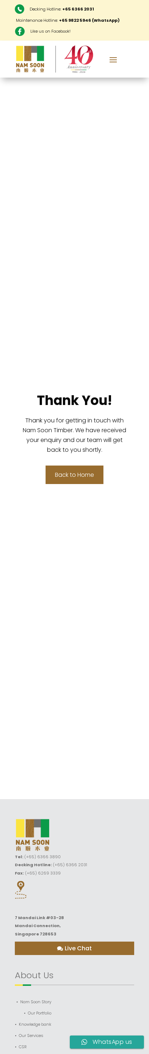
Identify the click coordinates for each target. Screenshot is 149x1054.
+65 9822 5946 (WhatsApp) (89, 20)
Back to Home (74, 475)
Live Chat (78, 948)
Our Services (31, 1035)
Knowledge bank (35, 1024)
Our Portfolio (39, 1013)
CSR (23, 1047)
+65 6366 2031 (78, 9)
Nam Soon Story (35, 1002)
